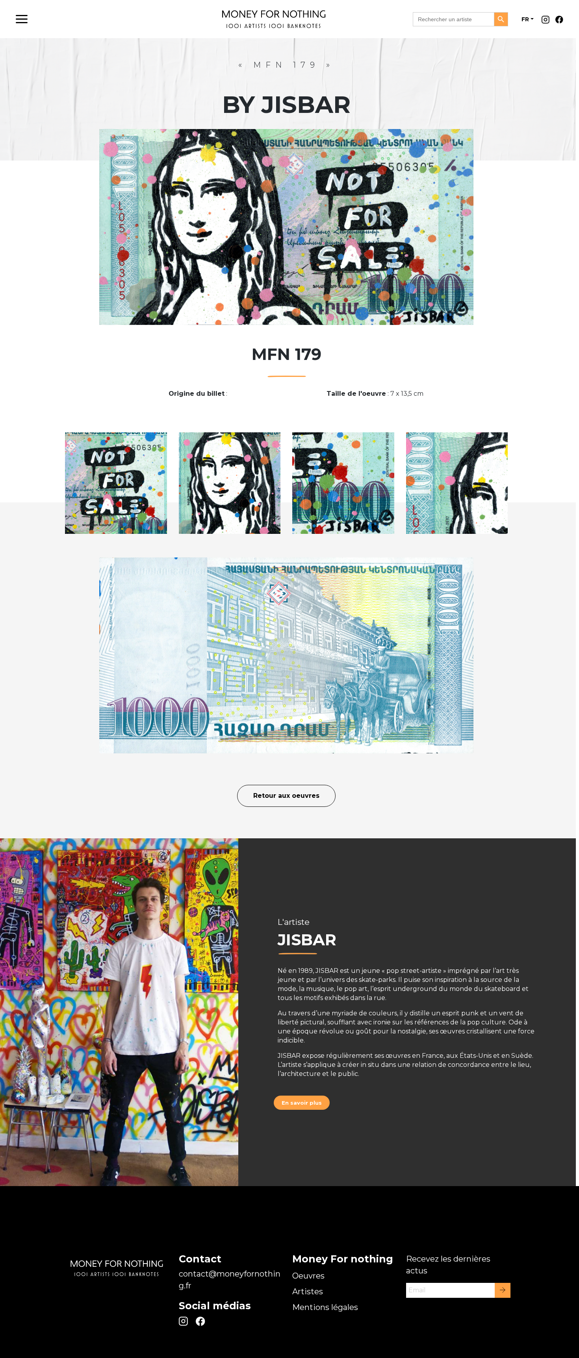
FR (525, 19)
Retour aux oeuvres (286, 795)
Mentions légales (325, 1307)
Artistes (307, 1291)
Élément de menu (547, 22)
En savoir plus (302, 1103)
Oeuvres (308, 1276)
